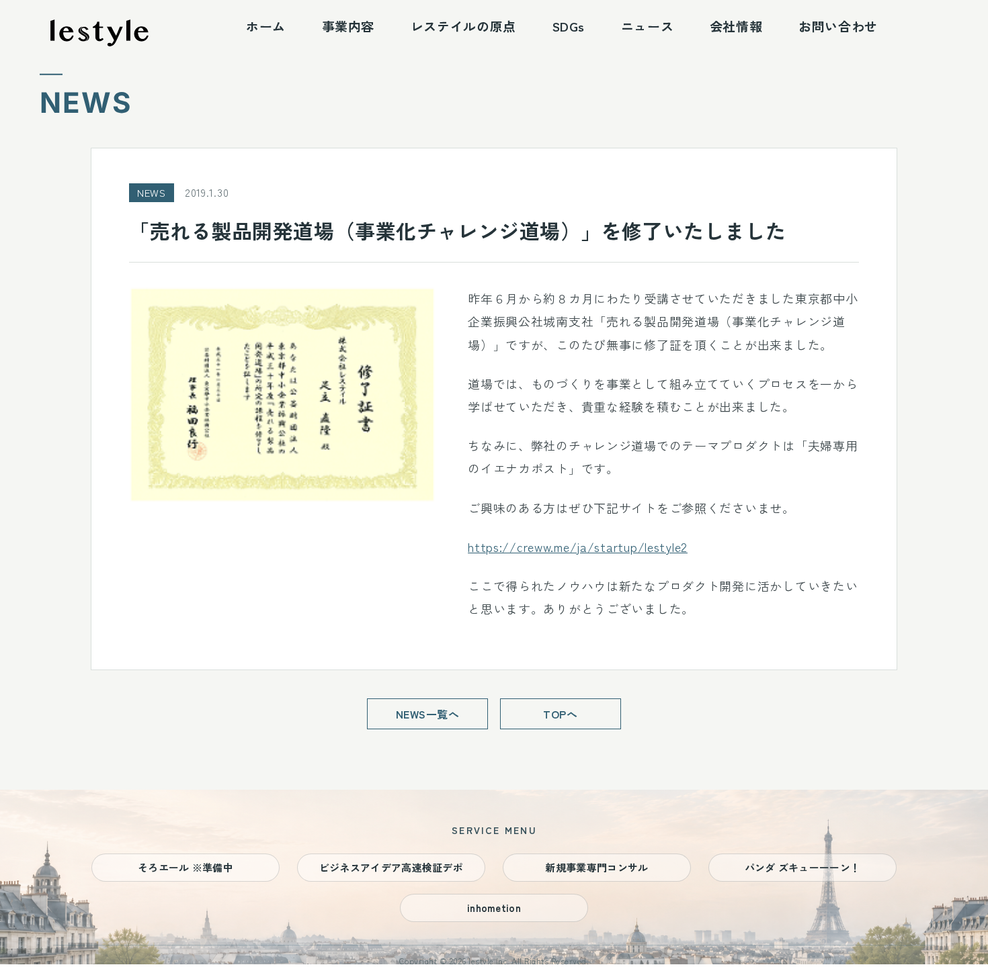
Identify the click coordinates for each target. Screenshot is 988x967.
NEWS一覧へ (428, 714)
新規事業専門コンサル (596, 867)
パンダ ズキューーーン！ (803, 867)
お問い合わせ (838, 26)
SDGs (568, 26)
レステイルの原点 (463, 26)
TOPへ (560, 714)
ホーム (266, 26)
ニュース (647, 26)
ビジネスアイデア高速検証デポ (391, 867)
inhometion (494, 908)
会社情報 (736, 26)
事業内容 (348, 26)
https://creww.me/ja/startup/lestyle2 (578, 546)
